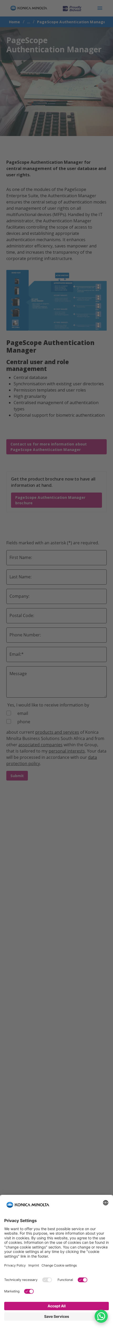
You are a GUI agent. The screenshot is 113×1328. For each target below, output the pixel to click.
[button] (101, 1316)
